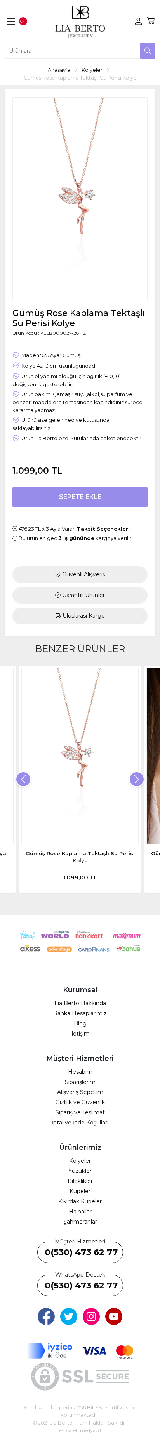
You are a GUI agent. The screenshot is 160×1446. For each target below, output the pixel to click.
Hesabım (80, 1071)
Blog (80, 1023)
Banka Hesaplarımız (80, 1013)
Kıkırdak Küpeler (80, 1201)
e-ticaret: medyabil (80, 1430)
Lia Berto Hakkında (80, 1003)
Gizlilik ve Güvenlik (80, 1102)
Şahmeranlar (80, 1221)
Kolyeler (80, 1160)
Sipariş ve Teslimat (80, 1112)
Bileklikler (80, 1181)
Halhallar (80, 1211)
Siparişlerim (80, 1081)
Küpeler (80, 1191)
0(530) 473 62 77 (81, 1252)
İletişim (80, 1033)
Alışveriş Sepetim (80, 1092)
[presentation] (23, 779)
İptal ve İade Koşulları (80, 1122)
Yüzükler (80, 1170)
